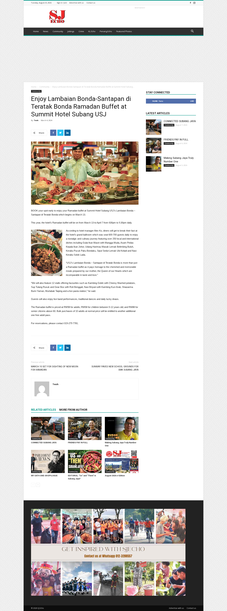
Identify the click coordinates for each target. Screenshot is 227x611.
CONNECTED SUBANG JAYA (44, 442)
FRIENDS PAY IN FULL (78, 442)
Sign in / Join (62, 3)
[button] (192, 31)
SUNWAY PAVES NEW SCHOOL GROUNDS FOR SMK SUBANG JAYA (115, 368)
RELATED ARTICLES (43, 409)
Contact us (90, 3)
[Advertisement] (113, 59)
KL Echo (91, 31)
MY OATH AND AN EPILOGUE (44, 475)
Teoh (36, 120)
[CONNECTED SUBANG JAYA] (48, 428)
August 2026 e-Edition (115, 475)
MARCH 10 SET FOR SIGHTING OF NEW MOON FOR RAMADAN (54, 368)
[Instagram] (194, 3)
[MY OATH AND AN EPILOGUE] (48, 461)
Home (36, 31)
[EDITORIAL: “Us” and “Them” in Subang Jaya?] (85, 461)
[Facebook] (190, 3)
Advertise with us (76, 3)
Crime (81, 31)
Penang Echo (106, 31)
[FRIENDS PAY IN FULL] (85, 428)
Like (192, 101)
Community (58, 31)
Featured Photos (124, 31)
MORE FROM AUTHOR (73, 409)
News (45, 31)
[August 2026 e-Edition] (122, 461)
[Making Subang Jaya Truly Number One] (122, 428)
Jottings (70, 31)
